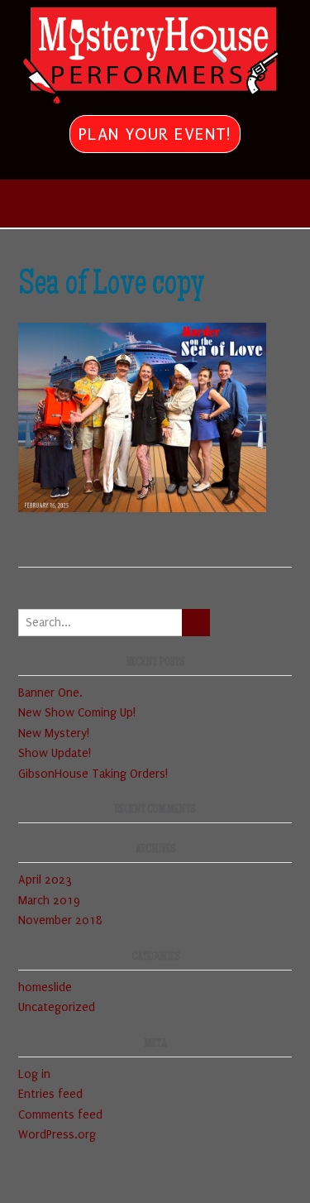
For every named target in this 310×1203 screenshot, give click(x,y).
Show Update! (54, 753)
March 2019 (49, 901)
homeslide (45, 987)
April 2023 (45, 880)
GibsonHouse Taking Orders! (93, 774)
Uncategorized (56, 1007)
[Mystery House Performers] (155, 56)
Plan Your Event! (155, 134)
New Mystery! (53, 733)
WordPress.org (57, 1135)
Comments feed (60, 1115)
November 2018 (60, 920)
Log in (34, 1074)
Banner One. (50, 693)
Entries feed (50, 1094)
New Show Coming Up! (77, 713)
